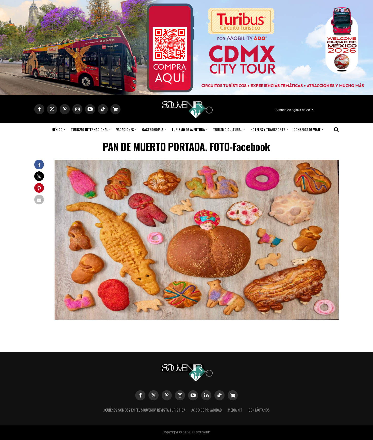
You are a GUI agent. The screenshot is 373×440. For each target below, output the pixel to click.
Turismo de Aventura (188, 129)
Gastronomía (152, 129)
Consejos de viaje (307, 129)
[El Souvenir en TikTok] (219, 395)
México (57, 129)
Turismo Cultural (227, 129)
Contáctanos (259, 410)
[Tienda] (233, 395)
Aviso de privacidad (206, 410)
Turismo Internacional (89, 129)
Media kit (235, 410)
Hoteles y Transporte (267, 129)
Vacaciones (125, 129)
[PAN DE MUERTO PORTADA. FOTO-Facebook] (197, 318)
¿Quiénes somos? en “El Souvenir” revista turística (144, 410)
